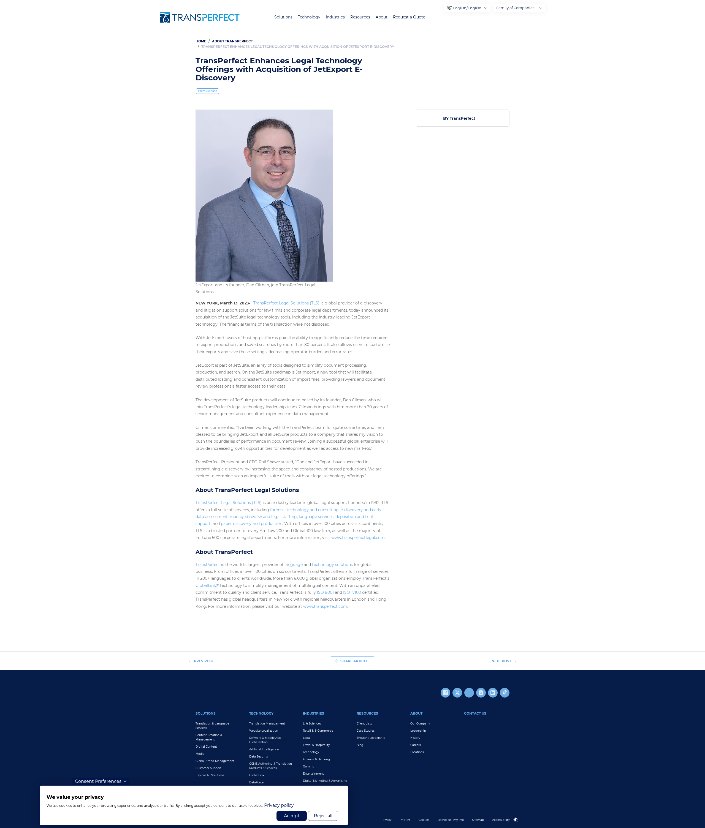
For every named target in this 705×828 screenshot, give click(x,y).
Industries (335, 17)
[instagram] (481, 693)
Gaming (308, 766)
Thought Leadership (371, 738)
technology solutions (332, 564)
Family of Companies (515, 8)
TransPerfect (208, 564)
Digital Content (206, 746)
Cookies (424, 820)
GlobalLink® (207, 585)
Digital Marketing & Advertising (325, 781)
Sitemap (478, 820)
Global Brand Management (215, 761)
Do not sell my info (451, 820)
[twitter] (457, 693)
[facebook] (445, 693)
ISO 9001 (325, 592)
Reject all (323, 815)
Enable (518, 824)
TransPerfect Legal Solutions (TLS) (286, 303)
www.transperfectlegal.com (358, 537)
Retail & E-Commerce (318, 730)
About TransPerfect (232, 41)
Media (200, 754)
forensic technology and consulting (304, 509)
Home (201, 41)
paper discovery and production (251, 523)
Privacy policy (279, 805)
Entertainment (313, 773)
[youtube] (469, 693)
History (415, 738)
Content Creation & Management (209, 737)
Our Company (420, 723)
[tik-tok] (504, 693)
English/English (467, 8)
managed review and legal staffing (263, 516)
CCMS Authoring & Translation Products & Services (270, 766)
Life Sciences (312, 723)
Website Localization (263, 730)
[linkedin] (493, 693)
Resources (360, 17)
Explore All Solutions (210, 775)
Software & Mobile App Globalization (265, 740)
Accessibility (500, 820)
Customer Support (208, 768)
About (381, 17)
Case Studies (366, 730)
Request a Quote (409, 17)
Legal (307, 738)
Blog (360, 745)
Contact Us (475, 713)
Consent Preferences (98, 781)
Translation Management (267, 723)
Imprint (405, 820)
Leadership (418, 730)
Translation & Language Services (212, 726)
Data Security (258, 756)
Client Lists (364, 723)
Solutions (283, 17)
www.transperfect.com (325, 606)
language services (316, 516)
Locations (417, 752)
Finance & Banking (316, 759)
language (293, 564)
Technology (309, 17)
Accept (292, 815)
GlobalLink (256, 775)
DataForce (256, 782)
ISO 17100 (352, 592)
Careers (415, 745)
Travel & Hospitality (316, 745)
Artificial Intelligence (264, 749)
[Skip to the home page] (200, 17)
